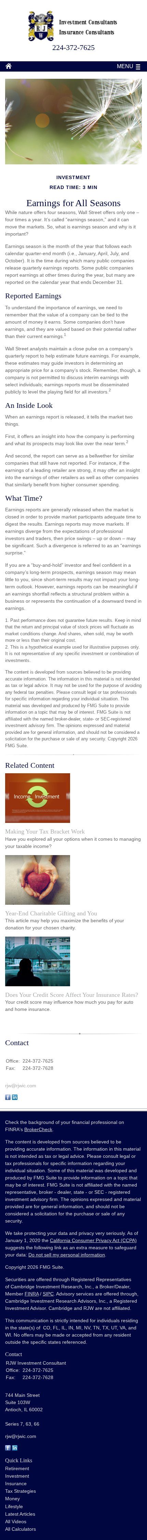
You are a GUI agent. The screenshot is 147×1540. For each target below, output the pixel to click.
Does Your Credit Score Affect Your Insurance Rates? (71, 994)
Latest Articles (20, 1514)
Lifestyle (14, 1506)
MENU (125, 66)
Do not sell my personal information (66, 1254)
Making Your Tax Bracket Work (45, 831)
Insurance (16, 1483)
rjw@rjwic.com (20, 1085)
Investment (17, 1476)
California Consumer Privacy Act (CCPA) (93, 1240)
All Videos (15, 1521)
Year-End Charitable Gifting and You (51, 913)
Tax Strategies (20, 1491)
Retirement (17, 1468)
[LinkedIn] (14, 1449)
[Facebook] (8, 1449)
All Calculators (20, 1529)
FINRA (32, 1294)
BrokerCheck (38, 1129)
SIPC (48, 1294)
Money (12, 1498)
